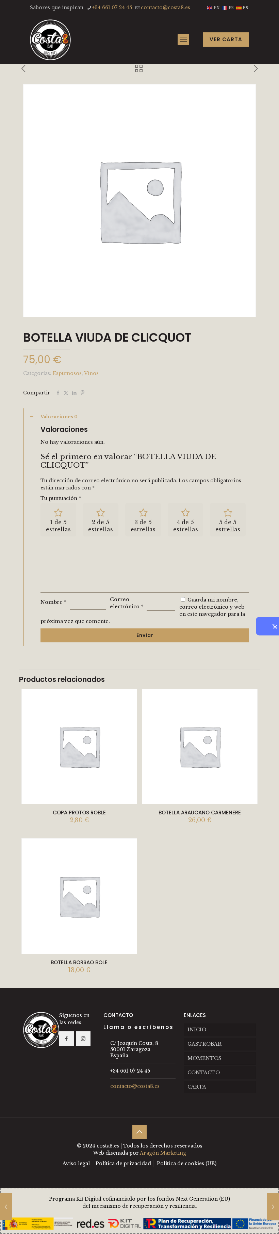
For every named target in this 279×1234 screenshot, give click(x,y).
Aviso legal (76, 1163)
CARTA (196, 1087)
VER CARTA (226, 39)
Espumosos (67, 373)
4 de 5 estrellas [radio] (185, 526)
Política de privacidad (123, 1163)
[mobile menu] (183, 39)
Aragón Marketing (163, 1153)
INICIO (196, 1030)
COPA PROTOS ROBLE (79, 812)
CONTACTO (203, 1072)
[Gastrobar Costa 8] (50, 39)
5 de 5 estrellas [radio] (227, 526)
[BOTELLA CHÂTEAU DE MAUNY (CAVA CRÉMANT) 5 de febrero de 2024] (6, 1206)
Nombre (53, 602)
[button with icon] (66, 1038)
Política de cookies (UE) (186, 1163)
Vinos (91, 373)
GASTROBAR (204, 1044)
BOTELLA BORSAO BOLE (79, 962)
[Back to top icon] (139, 1132)
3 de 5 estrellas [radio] (143, 526)
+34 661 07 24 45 (112, 7)
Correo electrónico (126, 603)
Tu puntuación (60, 498)
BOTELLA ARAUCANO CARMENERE (200, 812)
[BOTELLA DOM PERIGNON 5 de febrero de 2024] (273, 1206)
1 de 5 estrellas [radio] (58, 526)
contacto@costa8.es (165, 7)
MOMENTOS (204, 1058)
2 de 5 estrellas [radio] (100, 526)
